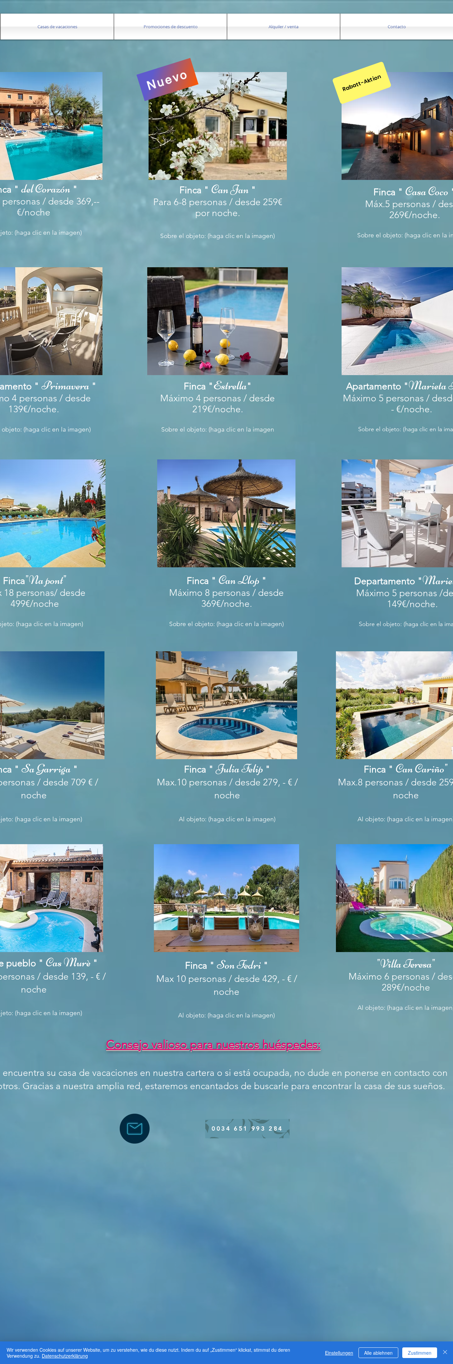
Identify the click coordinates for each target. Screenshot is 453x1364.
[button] (57, 27)
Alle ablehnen (378, 1352)
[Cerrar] (445, 1353)
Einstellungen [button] (339, 1352)
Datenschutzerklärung (65, 1355)
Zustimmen (419, 1352)
